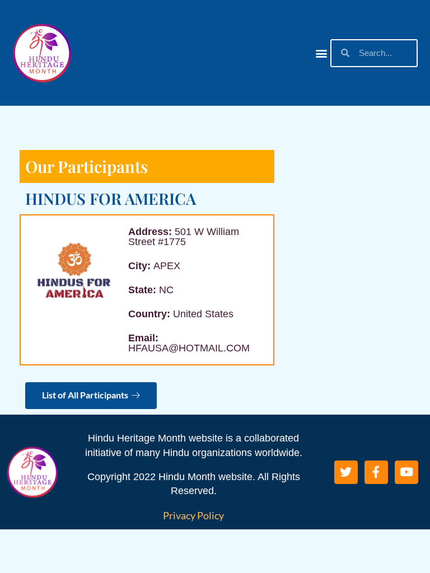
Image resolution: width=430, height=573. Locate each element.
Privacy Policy (193, 515)
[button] (321, 53)
